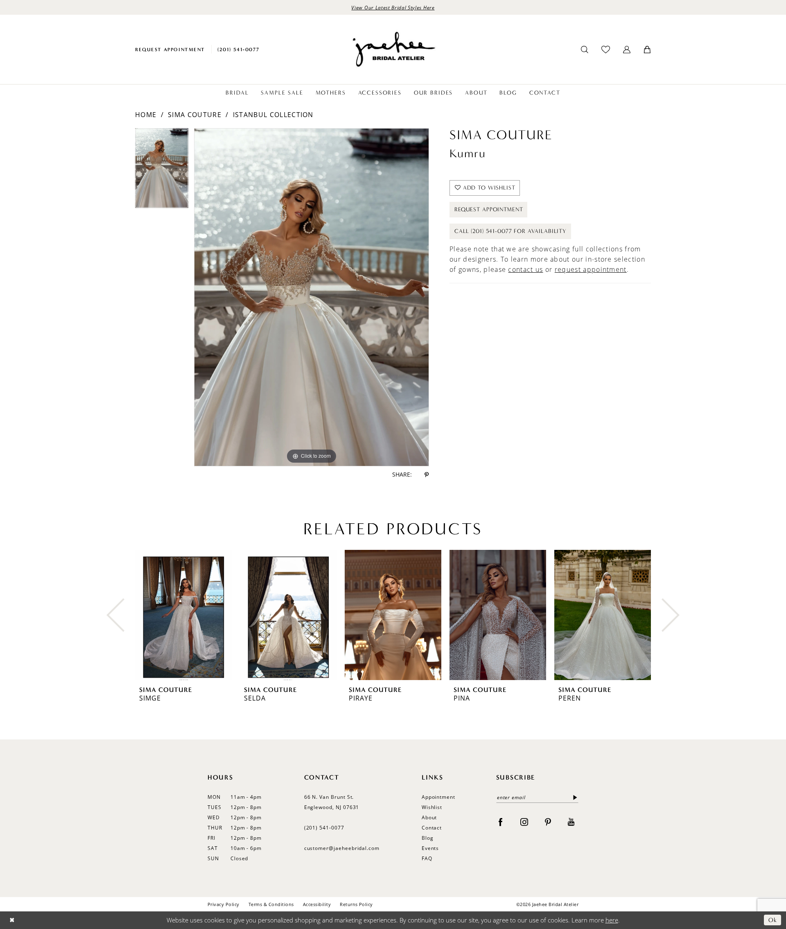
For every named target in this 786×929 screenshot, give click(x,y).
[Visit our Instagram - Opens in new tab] (524, 821)
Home (145, 114)
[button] (627, 49)
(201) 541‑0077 (324, 827)
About (429, 817)
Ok (772, 920)
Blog (428, 837)
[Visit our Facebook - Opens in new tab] (500, 821)
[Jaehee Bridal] (393, 49)
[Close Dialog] (12, 920)
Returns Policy (356, 904)
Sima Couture (194, 114)
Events (430, 848)
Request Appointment (488, 209)
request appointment (591, 269)
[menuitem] (170, 49)
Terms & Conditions (271, 904)
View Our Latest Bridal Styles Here (392, 7)
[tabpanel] (161, 171)
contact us (525, 269)
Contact (432, 827)
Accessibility (317, 904)
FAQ (427, 858)
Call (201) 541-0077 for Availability (510, 231)
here (611, 920)
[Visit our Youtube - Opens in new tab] (571, 821)
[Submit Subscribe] (573, 797)
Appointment (438, 796)
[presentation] (183, 615)
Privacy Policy (223, 904)
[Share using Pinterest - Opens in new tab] (426, 474)
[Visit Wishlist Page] (606, 49)
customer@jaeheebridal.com (342, 848)
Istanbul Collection (273, 114)
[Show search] (584, 49)
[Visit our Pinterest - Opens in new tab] (548, 821)
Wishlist (432, 807)
